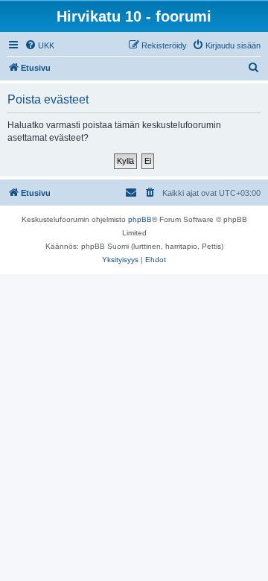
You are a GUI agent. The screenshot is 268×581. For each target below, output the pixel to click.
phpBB (140, 219)
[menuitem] (39, 45)
